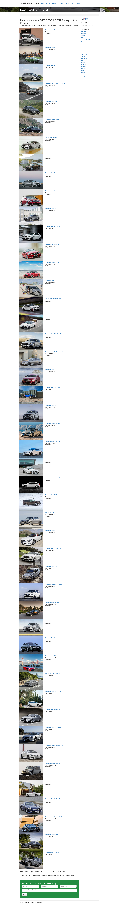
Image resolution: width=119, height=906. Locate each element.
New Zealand (84, 58)
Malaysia (83, 50)
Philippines (83, 64)
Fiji (81, 41)
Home (42, 3)
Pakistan (83, 62)
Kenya (82, 48)
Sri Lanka (83, 70)
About (72, 3)
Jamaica (83, 46)
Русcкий (87, 19)
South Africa (84, 68)
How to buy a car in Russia (87, 25)
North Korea (83, 60)
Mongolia (83, 52)
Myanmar (83, 56)
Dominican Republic (85, 39)
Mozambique (84, 54)
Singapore (83, 66)
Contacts (78, 3)
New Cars (48, 3)
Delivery (67, 3)
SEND (24, 894)
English (86, 18)
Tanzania (83, 72)
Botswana (83, 35)
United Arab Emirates (86, 76)
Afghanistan (83, 31)
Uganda (82, 74)
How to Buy (61, 3)
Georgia (82, 44)
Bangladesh (83, 33)
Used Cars (54, 3)
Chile (82, 37)
